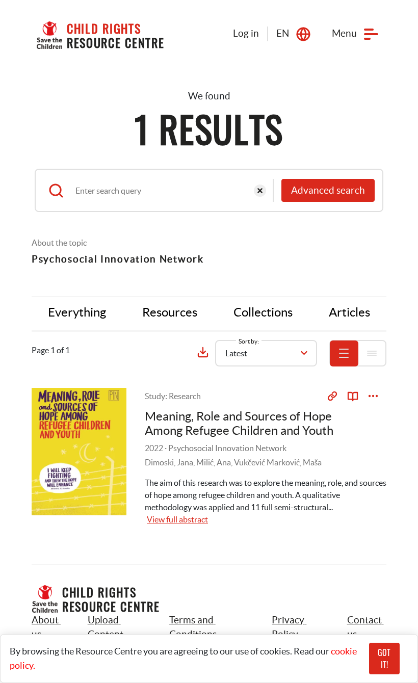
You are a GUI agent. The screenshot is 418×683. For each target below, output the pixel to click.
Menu (344, 33)
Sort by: (249, 341)
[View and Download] (373, 396)
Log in (246, 33)
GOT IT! (384, 658)
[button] (117, 627)
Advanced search (328, 190)
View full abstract (177, 519)
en (282, 33)
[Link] (332, 396)
